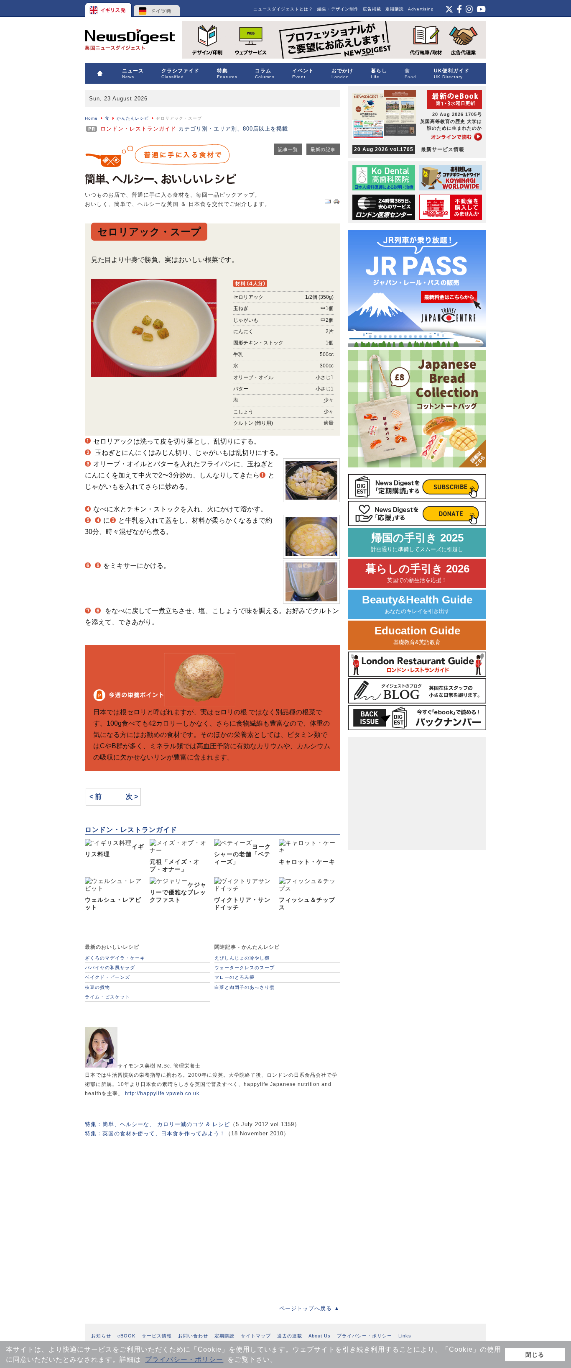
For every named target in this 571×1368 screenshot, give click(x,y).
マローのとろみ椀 (234, 977)
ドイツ (157, 8)
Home (91, 118)
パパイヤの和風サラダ (110, 967)
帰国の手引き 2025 (417, 542)
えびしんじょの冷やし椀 (242, 957)
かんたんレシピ (133, 118)
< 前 (95, 796)
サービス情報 (157, 1335)
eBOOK (126, 1335)
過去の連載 (289, 1335)
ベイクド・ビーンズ (107, 977)
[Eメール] (327, 203)
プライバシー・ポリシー (184, 1359)
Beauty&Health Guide (417, 604)
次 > (132, 796)
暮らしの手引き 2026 (417, 573)
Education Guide (417, 635)
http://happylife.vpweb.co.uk (162, 1093)
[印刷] (336, 203)
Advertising (421, 9)
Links (404, 1335)
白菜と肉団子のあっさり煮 (244, 987)
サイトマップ (256, 1335)
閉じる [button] (534, 1354)
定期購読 (394, 9)
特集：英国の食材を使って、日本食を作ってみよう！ (155, 1133)
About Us (319, 1335)
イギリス (109, 8)
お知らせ (101, 1335)
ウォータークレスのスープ (244, 967)
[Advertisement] (212, 1214)
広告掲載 (372, 9)
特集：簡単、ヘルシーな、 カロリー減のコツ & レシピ (157, 1124)
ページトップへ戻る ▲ (309, 1308)
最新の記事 (323, 149)
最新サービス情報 (409, 149)
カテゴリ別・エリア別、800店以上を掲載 (194, 129)
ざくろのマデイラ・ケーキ (115, 957)
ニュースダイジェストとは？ (283, 9)
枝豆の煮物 (97, 987)
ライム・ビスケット (107, 996)
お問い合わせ (193, 1335)
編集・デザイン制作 (338, 9)
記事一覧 (288, 149)
